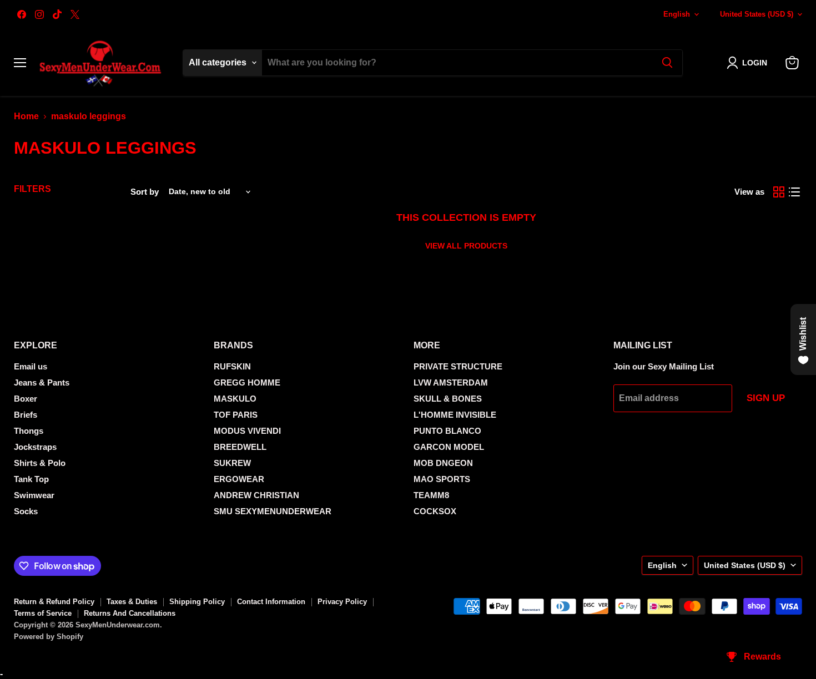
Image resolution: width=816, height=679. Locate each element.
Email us (30, 366)
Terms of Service (43, 613)
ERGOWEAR (239, 479)
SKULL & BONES (448, 398)
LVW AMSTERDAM (451, 382)
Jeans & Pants (41, 382)
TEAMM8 (431, 495)
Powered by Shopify (48, 636)
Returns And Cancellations (129, 613)
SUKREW (232, 463)
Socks (26, 511)
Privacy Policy (342, 601)
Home (26, 116)
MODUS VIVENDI (247, 430)
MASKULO (235, 398)
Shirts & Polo (40, 463)
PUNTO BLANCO (447, 430)
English (676, 14)
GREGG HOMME (247, 382)
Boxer (25, 398)
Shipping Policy (197, 601)
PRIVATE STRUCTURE (458, 366)
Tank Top (31, 479)
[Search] (667, 62)
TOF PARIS (236, 414)
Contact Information (271, 601)
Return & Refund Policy (54, 601)
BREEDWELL (240, 447)
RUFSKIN (232, 366)
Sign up (766, 398)
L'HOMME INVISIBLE (455, 414)
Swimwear (34, 495)
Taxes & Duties (132, 601)
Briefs (25, 414)
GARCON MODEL (449, 447)
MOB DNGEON (443, 463)
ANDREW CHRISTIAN (256, 495)
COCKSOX (435, 511)
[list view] (794, 192)
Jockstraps (35, 447)
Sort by (144, 191)
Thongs (28, 430)
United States (756, 14)
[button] (749, 62)
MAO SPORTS (442, 479)
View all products (466, 245)
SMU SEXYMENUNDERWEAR (272, 511)
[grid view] (779, 192)
